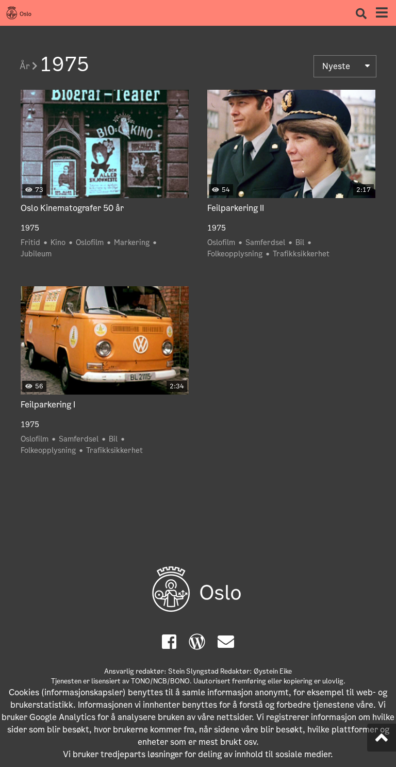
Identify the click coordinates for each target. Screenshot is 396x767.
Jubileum (36, 254)
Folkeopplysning (234, 254)
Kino (58, 242)
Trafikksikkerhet (301, 254)
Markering (132, 242)
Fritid (30, 242)
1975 (30, 228)
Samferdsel (265, 242)
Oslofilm (90, 242)
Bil (299, 242)
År (26, 66)
